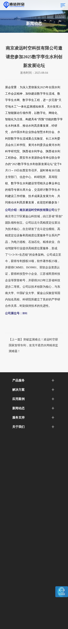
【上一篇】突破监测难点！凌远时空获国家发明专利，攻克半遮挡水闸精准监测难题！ (33, 345)
